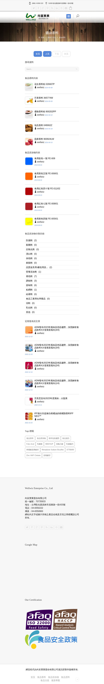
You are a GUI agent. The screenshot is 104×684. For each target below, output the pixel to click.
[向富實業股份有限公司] (38, 16)
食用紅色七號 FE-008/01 (46, 203)
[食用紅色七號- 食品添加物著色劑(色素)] (29, 206)
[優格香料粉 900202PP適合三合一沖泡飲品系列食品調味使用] (29, 114)
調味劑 (29, 281)
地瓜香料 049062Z (43, 125)
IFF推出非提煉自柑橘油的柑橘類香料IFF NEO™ (53, 414)
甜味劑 (29, 285)
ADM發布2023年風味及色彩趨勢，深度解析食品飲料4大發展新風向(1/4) (56, 381)
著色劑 (29, 276)
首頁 (42, 37)
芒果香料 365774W (43, 98)
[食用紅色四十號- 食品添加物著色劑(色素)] (29, 191)
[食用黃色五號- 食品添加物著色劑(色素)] (29, 176)
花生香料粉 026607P (44, 84)
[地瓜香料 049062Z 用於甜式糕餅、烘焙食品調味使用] (29, 128)
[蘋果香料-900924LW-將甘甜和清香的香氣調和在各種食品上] (29, 142)
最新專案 (55, 680)
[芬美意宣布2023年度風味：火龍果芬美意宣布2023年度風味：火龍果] (29, 401)
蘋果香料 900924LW (44, 139)
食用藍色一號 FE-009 (44, 158)
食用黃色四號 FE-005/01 (46, 219)
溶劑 (28, 303)
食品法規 (44, 680)
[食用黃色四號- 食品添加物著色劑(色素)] (29, 221)
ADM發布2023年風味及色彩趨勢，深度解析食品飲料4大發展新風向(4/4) (56, 328)
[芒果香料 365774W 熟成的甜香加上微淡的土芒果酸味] (29, 101)
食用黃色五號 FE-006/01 (46, 173)
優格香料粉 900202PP (45, 111)
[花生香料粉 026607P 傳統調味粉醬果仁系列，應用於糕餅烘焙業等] (29, 87)
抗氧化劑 (30, 249)
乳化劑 (29, 307)
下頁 (57, 54)
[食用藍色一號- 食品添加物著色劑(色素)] (29, 161)
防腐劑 (29, 240)
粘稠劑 (29, 290)
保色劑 (29, 258)
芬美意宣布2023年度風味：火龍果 (50, 398)
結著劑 (29, 294)
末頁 (66, 54)
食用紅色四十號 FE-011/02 (47, 188)
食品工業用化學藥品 (36, 299)
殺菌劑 (29, 245)
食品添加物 (53, 677)
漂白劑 (29, 254)
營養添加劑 (31, 272)
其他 (28, 312)
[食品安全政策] (52, 639)
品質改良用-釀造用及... (37, 267)
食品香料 (41, 677)
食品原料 (65, 677)
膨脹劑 (29, 263)
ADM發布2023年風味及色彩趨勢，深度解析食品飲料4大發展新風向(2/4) (56, 364)
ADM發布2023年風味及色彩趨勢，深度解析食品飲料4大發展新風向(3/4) (56, 346)
